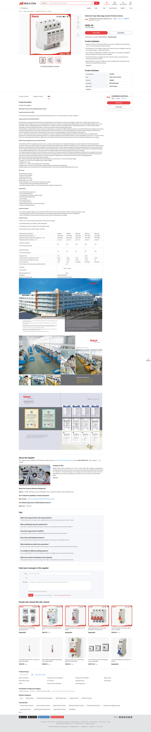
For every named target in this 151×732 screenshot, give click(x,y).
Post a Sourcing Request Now (62, 595)
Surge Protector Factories (59, 705)
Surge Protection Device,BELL (54, 683)
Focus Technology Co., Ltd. (64, 726)
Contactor (52, 499)
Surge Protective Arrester (60, 709)
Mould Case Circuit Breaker (82, 678)
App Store (23, 717)
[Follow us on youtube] (127, 717)
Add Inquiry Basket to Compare (50, 66)
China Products (51, 721)
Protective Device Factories (26, 705)
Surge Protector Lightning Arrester (111, 705)
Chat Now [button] (121, 33)
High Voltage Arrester (61, 698)
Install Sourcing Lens (58, 717)
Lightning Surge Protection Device (42, 709)
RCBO (40, 499)
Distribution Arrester (86, 698)
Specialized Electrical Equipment (44, 698)
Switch (20, 683)
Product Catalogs (41, 674)
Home (20, 11)
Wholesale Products (75, 721)
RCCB (43, 499)
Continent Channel (94, 721)
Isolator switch (107, 678)
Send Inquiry (96, 33)
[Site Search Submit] (97, 3)
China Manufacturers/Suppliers (63, 721)
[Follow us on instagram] (124, 717)
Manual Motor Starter (24, 680)
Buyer (96, 8)
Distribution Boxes (80, 680)
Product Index (102, 721)
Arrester (49, 11)
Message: (25, 582)
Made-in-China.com (69, 723)
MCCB (47, 499)
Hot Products (43, 721)
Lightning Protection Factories (76, 705)
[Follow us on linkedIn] (131, 717)
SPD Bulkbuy (72, 709)
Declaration (92, 726)
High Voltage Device (80, 683)
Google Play (32, 717)
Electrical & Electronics (29, 11)
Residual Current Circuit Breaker (55, 678)
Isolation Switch (30, 698)
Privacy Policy (100, 726)
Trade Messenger (44, 717)
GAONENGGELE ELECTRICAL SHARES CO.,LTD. (100, 18)
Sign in (130, 4)
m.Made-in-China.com (79, 723)
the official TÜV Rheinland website (64, 460)
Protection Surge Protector (93, 705)
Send (31, 595)
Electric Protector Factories (43, 705)
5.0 (114, 98)
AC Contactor (50, 680)
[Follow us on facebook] (120, 717)
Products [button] (44, 3)
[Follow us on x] (122, 717)
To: (27, 578)
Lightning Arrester (74, 698)
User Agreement (84, 726)
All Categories (24, 8)
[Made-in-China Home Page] (27, 3)
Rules (131, 8)
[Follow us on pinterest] (129, 717)
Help (104, 8)
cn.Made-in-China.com (90, 723)
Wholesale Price (84, 721)
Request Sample (112, 37)
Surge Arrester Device (25, 709)
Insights (108, 721)
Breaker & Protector (41, 11)
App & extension (113, 8)
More (20, 712)
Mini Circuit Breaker (33, 499)
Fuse (21, 698)
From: (26, 573)
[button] (92, 3)
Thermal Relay (107, 680)
